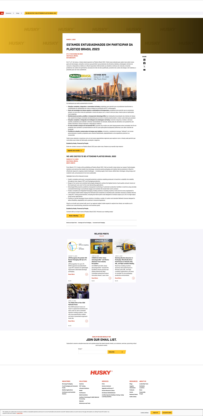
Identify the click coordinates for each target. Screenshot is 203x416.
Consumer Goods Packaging (99, 222)
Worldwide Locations (142, 386)
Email (80, 349)
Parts (103, 383)
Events (131, 392)
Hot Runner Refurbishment (108, 392)
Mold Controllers (83, 395)
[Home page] (1, 13)
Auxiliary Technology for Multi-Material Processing (89, 398)
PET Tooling (82, 386)
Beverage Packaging (67, 383)
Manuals (81, 401)
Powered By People (142, 393)
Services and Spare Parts (71, 222)
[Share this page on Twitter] (144, 66)
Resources (8, 13)
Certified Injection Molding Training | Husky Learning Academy (113, 395)
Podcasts (132, 390)
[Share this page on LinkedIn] (144, 60)
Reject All (155, 412)
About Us (142, 381)
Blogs (17, 13)
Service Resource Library (108, 390)
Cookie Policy (19, 413)
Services (105, 381)
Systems (81, 383)
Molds (80, 390)
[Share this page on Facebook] (144, 63)
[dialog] (101, 412)
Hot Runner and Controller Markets (68, 393)
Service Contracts (106, 386)
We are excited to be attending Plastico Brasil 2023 (41, 13)
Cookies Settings (145, 412)
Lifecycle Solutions (84, 388)
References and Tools (84, 403)
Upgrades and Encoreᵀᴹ (108, 388)
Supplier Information (133, 386)
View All (101, 236)
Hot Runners (82, 392)
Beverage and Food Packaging (84, 222)
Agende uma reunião (74, 150)
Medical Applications (67, 390)
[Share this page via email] (144, 70)
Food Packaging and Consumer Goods (70, 386)
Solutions (83, 381)
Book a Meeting (73, 215)
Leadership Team (143, 383)
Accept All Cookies (167, 412)
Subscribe (111, 352)
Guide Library (133, 396)
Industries (66, 381)
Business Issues (134, 394)
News (140, 390)
